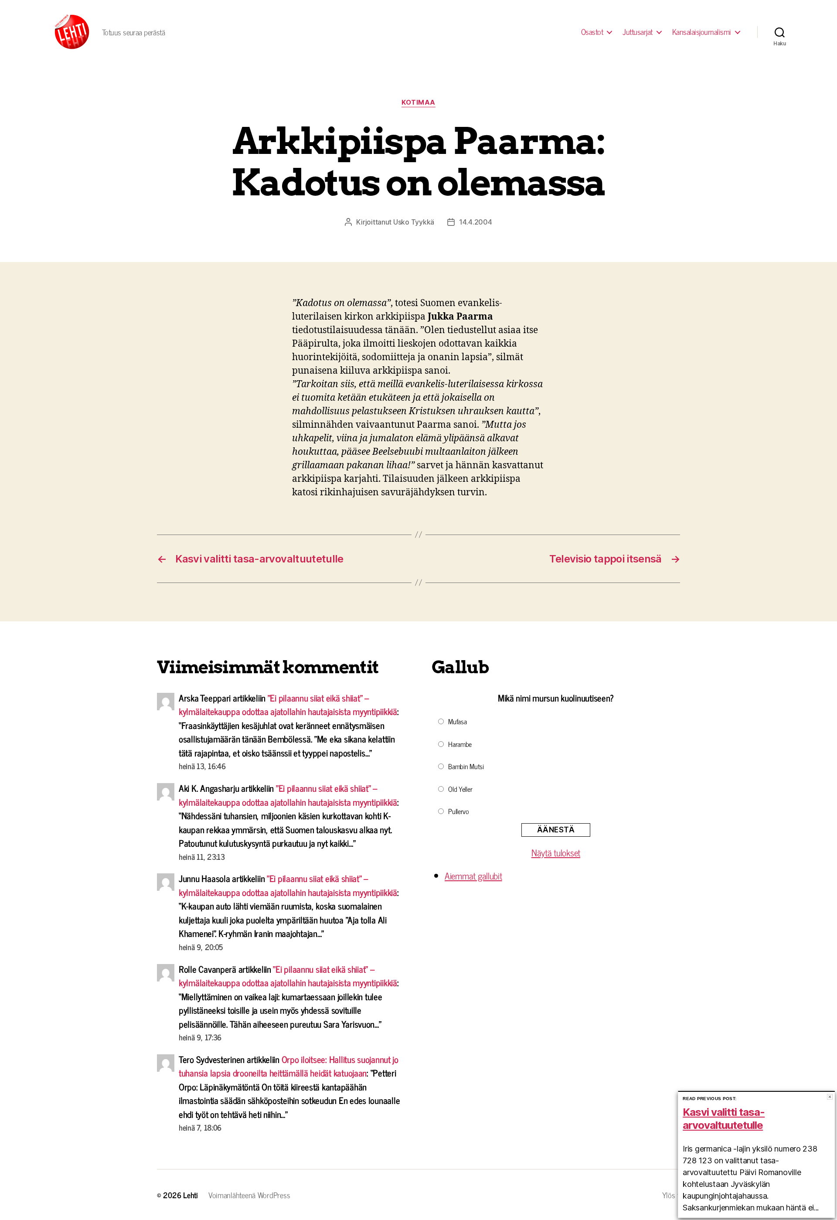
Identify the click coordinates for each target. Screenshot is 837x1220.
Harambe (460, 744)
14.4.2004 (475, 222)
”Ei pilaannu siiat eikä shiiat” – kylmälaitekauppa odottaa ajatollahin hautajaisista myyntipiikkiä (288, 704)
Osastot (592, 32)
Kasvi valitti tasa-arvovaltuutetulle (724, 1118)
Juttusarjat (638, 32)
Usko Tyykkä (413, 222)
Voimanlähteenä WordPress (249, 1194)
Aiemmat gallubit (473, 875)
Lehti (190, 1194)
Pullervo (458, 811)
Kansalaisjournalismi (701, 32)
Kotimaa (418, 102)
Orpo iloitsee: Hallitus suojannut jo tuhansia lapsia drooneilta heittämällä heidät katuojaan (288, 1066)
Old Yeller (460, 788)
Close (830, 1097)
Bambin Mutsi (466, 766)
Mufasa (457, 721)
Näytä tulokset (555, 852)
